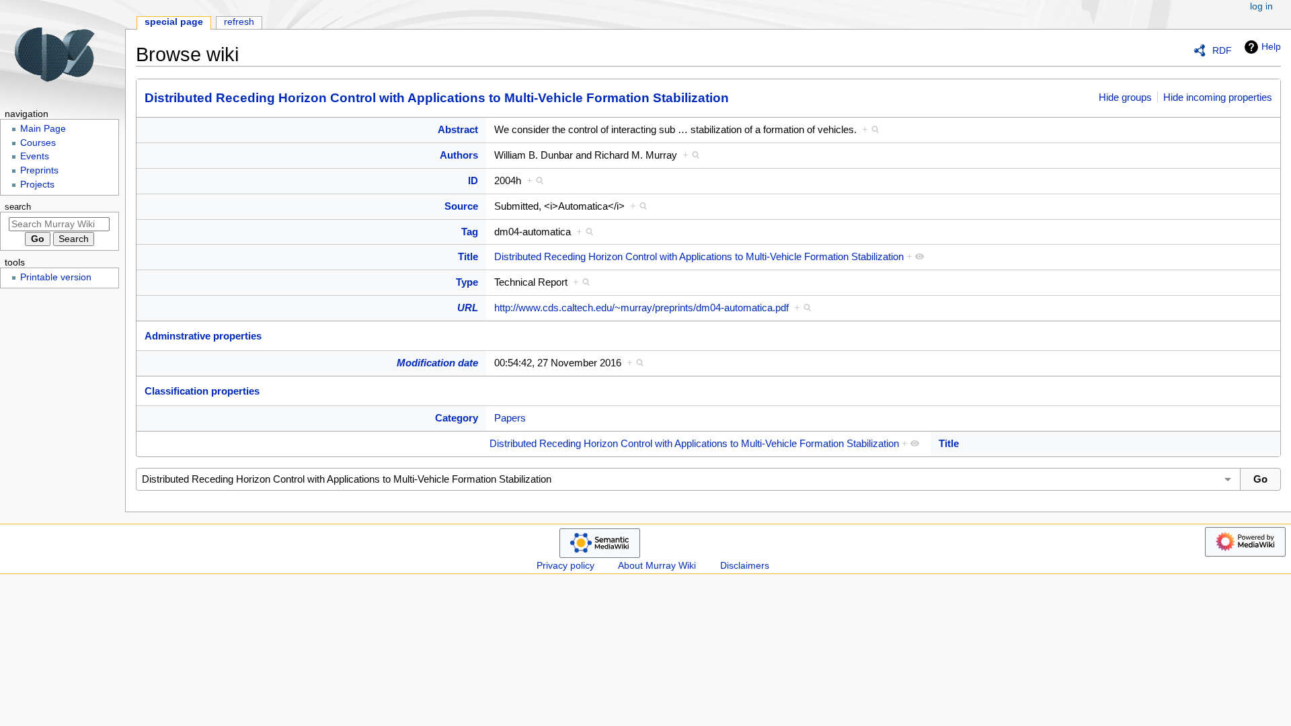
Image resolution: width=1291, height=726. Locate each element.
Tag (469, 231)
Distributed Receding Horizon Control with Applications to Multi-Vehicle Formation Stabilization (437, 98)
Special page (174, 22)
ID (473, 180)
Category (456, 418)
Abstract (458, 129)
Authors (459, 155)
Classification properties (202, 391)
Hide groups (1125, 97)
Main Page (43, 129)
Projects (37, 184)
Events (34, 156)
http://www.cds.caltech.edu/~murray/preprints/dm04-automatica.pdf (641, 307)
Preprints (39, 170)
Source (461, 206)
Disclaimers (744, 566)
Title (468, 256)
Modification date (437, 362)
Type (467, 282)
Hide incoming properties (1217, 97)
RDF (1222, 50)
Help (1271, 46)
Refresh (239, 22)
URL (467, 307)
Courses (38, 143)
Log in (1261, 6)
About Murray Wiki (657, 566)
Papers (510, 418)
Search (18, 207)
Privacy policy (565, 566)
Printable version (55, 277)
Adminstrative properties (203, 335)
